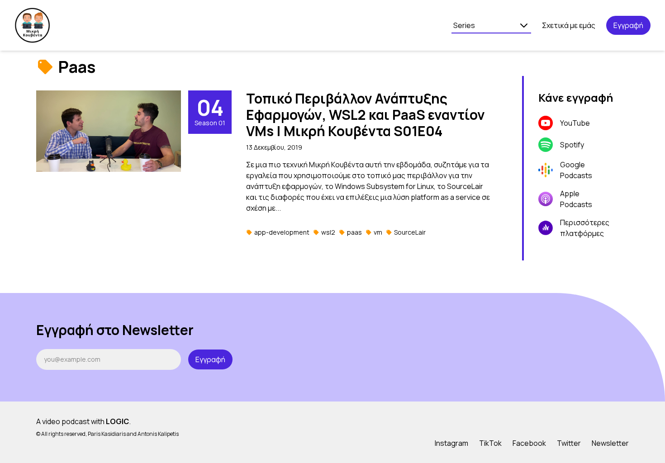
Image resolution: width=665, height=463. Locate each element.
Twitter (569, 443)
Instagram (451, 443)
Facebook (529, 443)
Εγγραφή (628, 25)
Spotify (572, 145)
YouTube (575, 123)
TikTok (490, 443)
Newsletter (610, 443)
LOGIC (117, 421)
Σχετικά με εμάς (568, 25)
